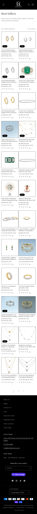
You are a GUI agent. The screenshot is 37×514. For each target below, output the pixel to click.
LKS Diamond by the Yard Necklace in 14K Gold (26, 140)
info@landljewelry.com (12, 448)
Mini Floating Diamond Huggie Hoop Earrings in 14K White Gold (26, 50)
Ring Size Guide (9, 416)
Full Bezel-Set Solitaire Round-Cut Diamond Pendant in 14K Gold (8, 346)
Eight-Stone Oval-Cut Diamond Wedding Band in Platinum (9, 140)
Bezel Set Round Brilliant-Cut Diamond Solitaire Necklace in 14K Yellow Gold (9, 376)
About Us (7, 399)
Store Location (9, 424)
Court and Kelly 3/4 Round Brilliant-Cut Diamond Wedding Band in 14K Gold (26, 229)
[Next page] (23, 391)
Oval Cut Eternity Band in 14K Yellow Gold (26, 287)
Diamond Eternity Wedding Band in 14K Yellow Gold (27, 315)
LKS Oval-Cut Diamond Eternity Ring (8, 287)
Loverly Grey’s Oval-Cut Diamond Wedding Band (26, 258)
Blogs (6, 403)
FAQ (5, 412)
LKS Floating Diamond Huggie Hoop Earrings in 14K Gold (8, 50)
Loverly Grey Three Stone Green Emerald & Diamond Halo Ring (27, 81)
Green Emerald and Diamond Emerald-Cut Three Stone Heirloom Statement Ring (8, 170)
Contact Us (7, 407)
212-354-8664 (8, 444)
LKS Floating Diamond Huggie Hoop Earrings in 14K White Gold (8, 81)
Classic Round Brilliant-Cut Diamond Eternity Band (9, 229)
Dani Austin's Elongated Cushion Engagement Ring (9, 199)
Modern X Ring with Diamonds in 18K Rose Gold (27, 199)
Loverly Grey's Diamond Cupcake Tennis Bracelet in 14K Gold (27, 111)
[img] (6, 59)
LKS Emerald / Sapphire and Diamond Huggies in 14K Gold (8, 258)
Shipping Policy (9, 420)
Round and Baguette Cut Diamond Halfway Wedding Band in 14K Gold (9, 315)
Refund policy (20, 507)
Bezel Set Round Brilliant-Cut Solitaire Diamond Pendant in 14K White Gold (27, 376)
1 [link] (13, 391)
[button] (4, 5)
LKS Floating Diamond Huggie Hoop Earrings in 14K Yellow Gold (8, 111)
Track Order (8, 428)
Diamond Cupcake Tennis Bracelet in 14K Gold (26, 170)
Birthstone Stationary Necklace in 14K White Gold (27, 346)
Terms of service (19, 510)
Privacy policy (30, 507)
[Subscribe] (30, 468)
